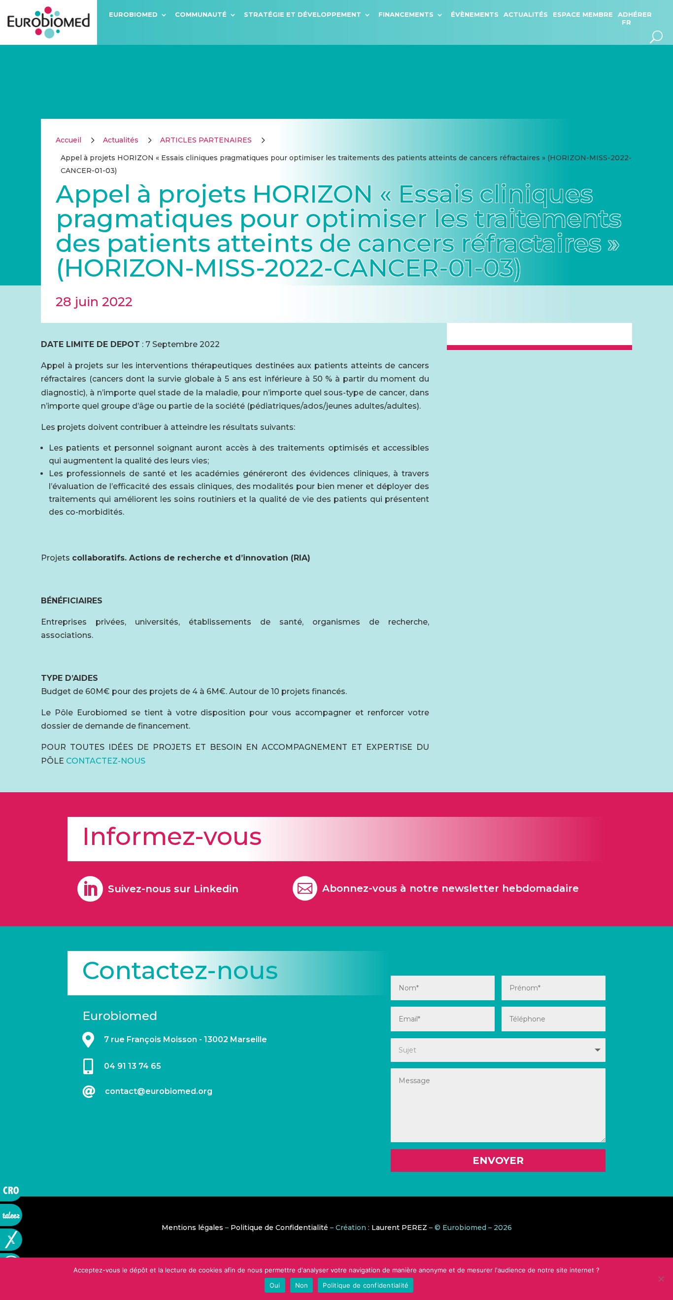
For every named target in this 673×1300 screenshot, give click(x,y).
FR (626, 22)
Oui (274, 1285)
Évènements (475, 14)
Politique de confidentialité (365, 1285)
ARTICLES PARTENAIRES (206, 140)
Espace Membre (583, 14)
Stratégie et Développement (302, 14)
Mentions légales (192, 1227)
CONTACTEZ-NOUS (105, 761)
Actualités (526, 14)
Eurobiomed (133, 14)
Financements (406, 14)
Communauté (201, 14)
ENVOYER (498, 1160)
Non (301, 1285)
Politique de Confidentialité (279, 1227)
